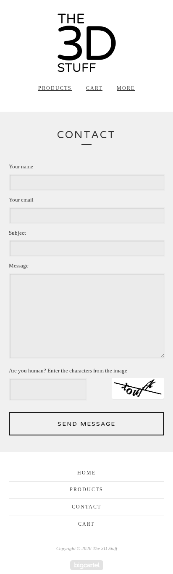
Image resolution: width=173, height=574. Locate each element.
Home (86, 473)
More (126, 88)
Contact (86, 507)
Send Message (86, 423)
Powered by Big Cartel (86, 565)
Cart (94, 88)
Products (55, 88)
